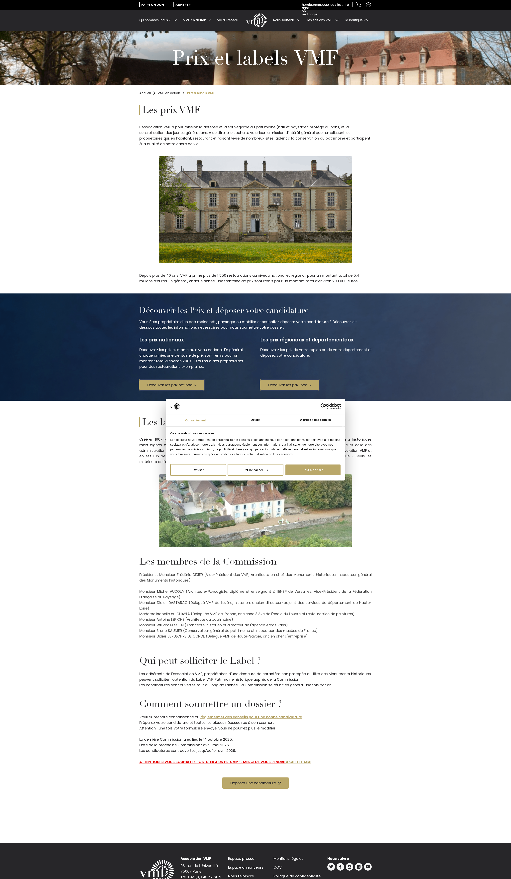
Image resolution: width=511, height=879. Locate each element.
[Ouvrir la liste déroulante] (175, 20)
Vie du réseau (227, 20)
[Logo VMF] (256, 20)
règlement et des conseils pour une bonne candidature (251, 716)
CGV (277, 867)
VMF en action (194, 20)
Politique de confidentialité (297, 876)
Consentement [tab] (195, 420)
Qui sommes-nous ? (154, 20)
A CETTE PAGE (298, 761)
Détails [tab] (255, 419)
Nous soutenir (283, 20)
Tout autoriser (313, 469)
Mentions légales (288, 858)
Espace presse (241, 858)
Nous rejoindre (241, 876)
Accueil (145, 93)
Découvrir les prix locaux (289, 384)
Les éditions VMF (319, 20)
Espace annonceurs (245, 867)
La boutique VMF (357, 20)
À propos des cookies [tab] (315, 419)
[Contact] (368, 5)
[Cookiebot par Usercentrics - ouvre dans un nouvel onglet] (323, 406)
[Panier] (359, 5)
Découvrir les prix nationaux (171, 384)
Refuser (198, 469)
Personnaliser (253, 469)
